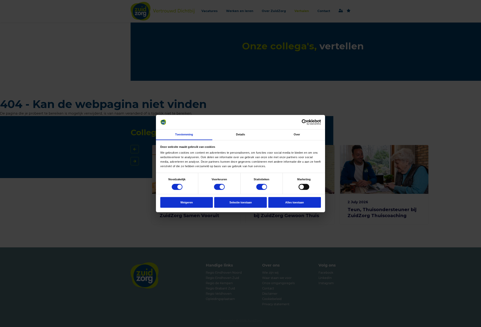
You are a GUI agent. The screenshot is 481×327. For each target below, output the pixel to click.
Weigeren (186, 202)
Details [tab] (240, 134)
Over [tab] (297, 134)
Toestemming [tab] (184, 134)
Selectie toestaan (240, 202)
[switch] (216, 187)
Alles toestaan (294, 202)
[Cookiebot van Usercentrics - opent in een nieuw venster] (304, 122)
